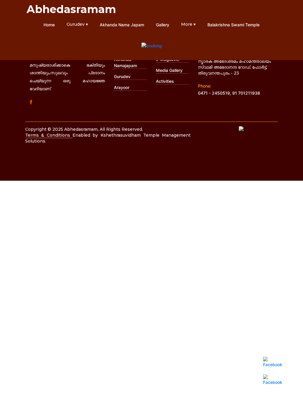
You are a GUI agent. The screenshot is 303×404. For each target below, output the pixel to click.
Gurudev (122, 76)
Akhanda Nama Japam (122, 24)
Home (49, 24)
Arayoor (121, 87)
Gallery (162, 24)
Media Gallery (169, 70)
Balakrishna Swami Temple (233, 24)
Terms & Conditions (48, 135)
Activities (165, 81)
